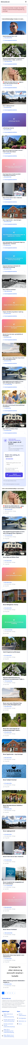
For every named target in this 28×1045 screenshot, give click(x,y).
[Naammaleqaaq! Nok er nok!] (14, 31)
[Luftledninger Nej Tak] (14, 123)
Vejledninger (5, 1011)
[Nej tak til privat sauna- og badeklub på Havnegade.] (14, 330)
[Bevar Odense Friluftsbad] (14, 285)
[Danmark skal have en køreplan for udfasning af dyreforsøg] (14, 262)
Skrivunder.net (5, 2)
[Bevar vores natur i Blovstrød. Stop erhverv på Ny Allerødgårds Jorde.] (14, 354)
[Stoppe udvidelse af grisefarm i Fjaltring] (14, 307)
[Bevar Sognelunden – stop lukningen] (14, 215)
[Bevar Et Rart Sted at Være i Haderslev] (14, 193)
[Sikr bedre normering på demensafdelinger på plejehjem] (14, 401)
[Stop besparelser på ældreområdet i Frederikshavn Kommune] (14, 170)
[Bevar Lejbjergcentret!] (14, 101)
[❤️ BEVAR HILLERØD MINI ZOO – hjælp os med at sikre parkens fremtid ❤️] (14, 78)
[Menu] (25, 2)
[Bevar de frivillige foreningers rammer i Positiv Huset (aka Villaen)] (14, 146)
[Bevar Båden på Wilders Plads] (14, 424)
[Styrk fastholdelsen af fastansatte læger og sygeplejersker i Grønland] (14, 238)
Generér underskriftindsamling (15, 474)
